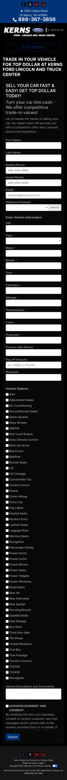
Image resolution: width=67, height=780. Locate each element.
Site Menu (33, 47)
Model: (10, 260)
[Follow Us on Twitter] (30, 4)
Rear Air (14, 593)
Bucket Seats (18, 462)
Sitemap (27, 766)
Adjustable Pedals (21, 400)
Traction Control (20, 661)
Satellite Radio (19, 615)
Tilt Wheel (16, 638)
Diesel (13, 490)
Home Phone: (15, 177)
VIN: (8, 223)
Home (16, 760)
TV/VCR (14, 672)
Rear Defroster (19, 598)
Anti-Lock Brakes (21, 434)
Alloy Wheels (18, 422)
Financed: (12, 334)
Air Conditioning (20, 405)
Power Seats (17, 570)
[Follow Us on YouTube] (36, 4)
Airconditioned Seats (23, 411)
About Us (24, 760)
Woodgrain (16, 678)
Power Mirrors (18, 564)
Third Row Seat (19, 632)
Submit (13, 737)
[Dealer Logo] (33, 31)
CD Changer (17, 473)
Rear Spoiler (17, 604)
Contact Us (35, 760)
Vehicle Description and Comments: (30, 686)
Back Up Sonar (19, 445)
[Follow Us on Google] (43, 4)
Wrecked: (12, 372)
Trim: (9, 272)
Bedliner (14, 456)
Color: (10, 322)
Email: (10, 189)
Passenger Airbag (21, 547)
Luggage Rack (19, 530)
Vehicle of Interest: (18, 202)
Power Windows (20, 581)
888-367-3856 (37, 19)
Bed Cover (16, 451)
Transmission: (15, 310)
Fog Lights (16, 507)
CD (11, 468)
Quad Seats (17, 587)
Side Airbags (17, 621)
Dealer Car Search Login (33, 763)
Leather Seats (18, 524)
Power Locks (18, 559)
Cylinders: (13, 285)
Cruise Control (19, 485)
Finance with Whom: (20, 347)
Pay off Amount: (17, 359)
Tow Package (18, 655)
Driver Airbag (18, 496)
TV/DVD (14, 666)
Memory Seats (19, 536)
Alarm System (18, 417)
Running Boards (20, 610)
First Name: (13, 140)
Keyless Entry (18, 519)
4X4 (12, 394)
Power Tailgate (19, 576)
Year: (9, 235)
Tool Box (15, 649)
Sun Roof (15, 627)
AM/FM (14, 428)
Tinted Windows (20, 644)
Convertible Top (20, 479)
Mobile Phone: (15, 165)
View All (54, 207)
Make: (10, 248)
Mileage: (11, 297)
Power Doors (18, 553)
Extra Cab (16, 502)
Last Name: (13, 152)
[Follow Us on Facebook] (23, 4)
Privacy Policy (47, 760)
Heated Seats (18, 513)
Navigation (16, 542)
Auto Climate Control (23, 439)
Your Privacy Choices (42, 766)
